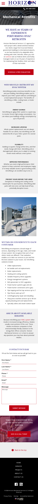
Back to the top (20, 450)
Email (5, 380)
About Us (18, 473)
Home (18, 463)
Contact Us (18, 477)
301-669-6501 (31, 9)
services (8, 57)
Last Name (7, 367)
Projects (18, 470)
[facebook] (16, 484)
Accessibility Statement (26, 496)
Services (18, 466)
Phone (5, 373)
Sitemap (16, 496)
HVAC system (25, 320)
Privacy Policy (8, 496)
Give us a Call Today (19, 434)
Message (5, 387)
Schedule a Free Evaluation (19, 72)
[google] (21, 484)
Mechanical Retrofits (19, 17)
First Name (7, 360)
